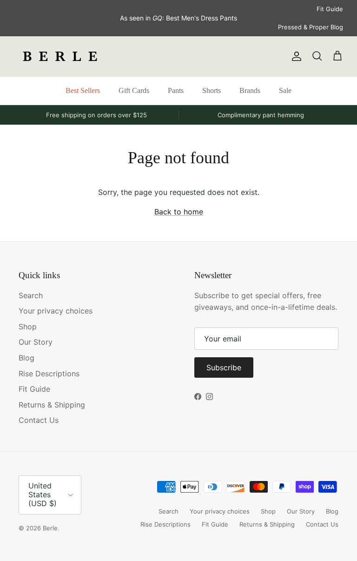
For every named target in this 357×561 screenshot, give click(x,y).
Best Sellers (83, 90)
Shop (28, 326)
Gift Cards (134, 90)
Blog (26, 357)
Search (31, 295)
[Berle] (60, 56)
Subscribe (223, 367)
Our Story (36, 342)
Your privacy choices (56, 310)
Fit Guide (330, 9)
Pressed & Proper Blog (310, 27)
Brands (249, 90)
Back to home (178, 211)
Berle (50, 528)
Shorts (211, 90)
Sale (285, 90)
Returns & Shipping (52, 404)
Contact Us (39, 420)
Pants (176, 90)
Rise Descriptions (49, 373)
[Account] (294, 56)
